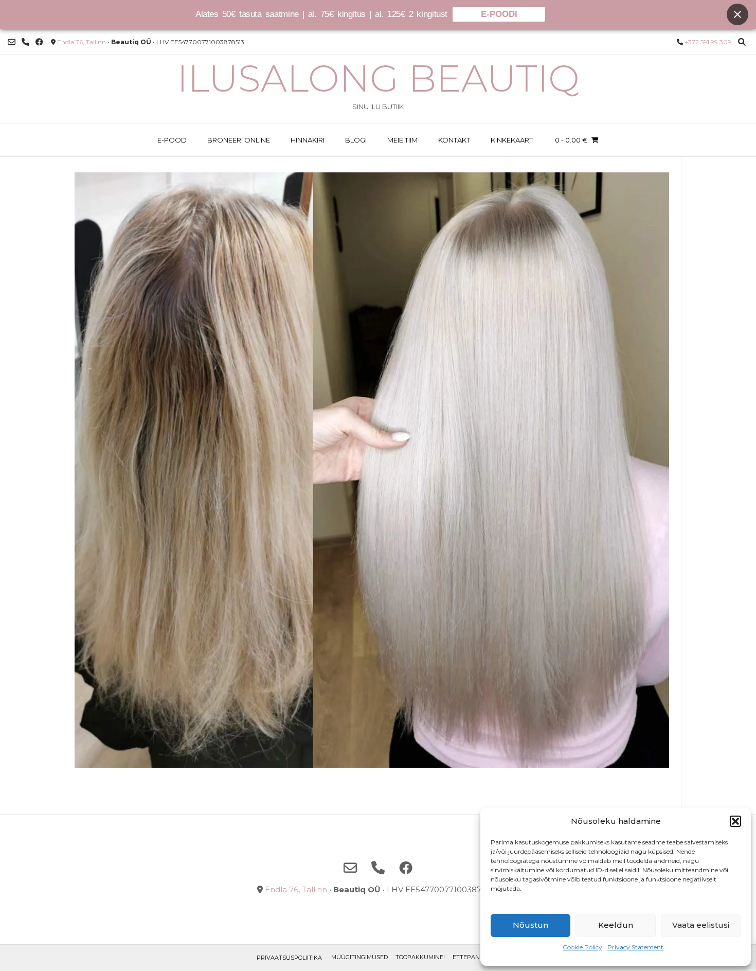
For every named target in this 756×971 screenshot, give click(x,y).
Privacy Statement (635, 947)
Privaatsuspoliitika (289, 957)
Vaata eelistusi (700, 925)
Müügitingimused (359, 957)
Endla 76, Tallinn (81, 42)
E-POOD (172, 140)
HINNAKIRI (308, 140)
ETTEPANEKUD (474, 957)
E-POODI (499, 14)
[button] (735, 821)
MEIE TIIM (402, 140)
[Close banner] (737, 14)
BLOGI (356, 140)
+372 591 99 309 (708, 42)
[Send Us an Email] (11, 42)
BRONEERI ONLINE (238, 140)
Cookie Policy (582, 947)
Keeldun (615, 925)
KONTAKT (454, 140)
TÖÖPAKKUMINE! (420, 957)
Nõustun (530, 925)
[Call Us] (25, 42)
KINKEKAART (512, 140)
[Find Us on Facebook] (39, 42)
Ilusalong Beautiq (378, 78)
